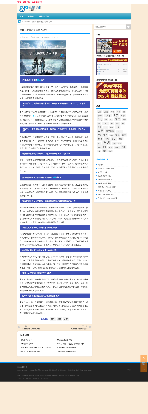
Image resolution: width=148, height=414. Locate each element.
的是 (121, 139)
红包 (114, 143)
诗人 (117, 147)
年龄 (99, 123)
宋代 (117, 119)
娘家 (39, 79)
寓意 (124, 120)
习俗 (118, 111)
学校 (106, 120)
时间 (118, 127)
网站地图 (70, 370)
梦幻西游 (102, 134)
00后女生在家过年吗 (64, 340)
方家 (54, 177)
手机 (117, 123)
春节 (100, 131)
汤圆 (111, 135)
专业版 (106, 111)
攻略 (100, 127)
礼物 (99, 143)
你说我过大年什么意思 (106, 168)
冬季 (123, 115)
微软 (112, 123)
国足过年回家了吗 (26, 340)
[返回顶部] (143, 369)
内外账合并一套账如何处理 (107, 198)
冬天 (116, 115)
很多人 (105, 123)
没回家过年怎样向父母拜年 (66, 347)
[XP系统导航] (29, 4)
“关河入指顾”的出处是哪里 (66, 351)
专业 (99, 111)
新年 (111, 127)
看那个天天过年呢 (26, 343)
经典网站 (26, 2)
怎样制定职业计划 (104, 183)
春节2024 (27, 21)
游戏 (117, 134)
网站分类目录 (53, 370)
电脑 (100, 138)
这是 (99, 151)
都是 (105, 150)
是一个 (119, 131)
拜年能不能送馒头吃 (105, 179)
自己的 (102, 147)
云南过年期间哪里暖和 (106, 194)
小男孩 (128, 370)
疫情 (107, 138)
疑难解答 (77, 370)
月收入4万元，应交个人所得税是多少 (70, 343)
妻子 (35, 115)
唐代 (100, 119)
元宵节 (108, 115)
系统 (106, 142)
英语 (110, 147)
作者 (124, 112)
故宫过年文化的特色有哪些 (30, 351)
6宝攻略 (100, 165)
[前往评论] (143, 363)
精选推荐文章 (62, 370)
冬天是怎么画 (102, 172)
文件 (105, 127)
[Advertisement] (69, 398)
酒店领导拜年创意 (104, 176)
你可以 (100, 116)
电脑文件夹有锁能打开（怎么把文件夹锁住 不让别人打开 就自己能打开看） (37, 347)
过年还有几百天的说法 (79, 328)
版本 (124, 135)
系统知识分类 (37, 2)
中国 (112, 112)
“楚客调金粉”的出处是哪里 (107, 187)
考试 (119, 143)
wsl (27, 37)
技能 (123, 123)
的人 (114, 138)
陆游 (110, 151)
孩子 (111, 120)
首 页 (19, 2)
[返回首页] (143, 357)
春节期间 (110, 130)
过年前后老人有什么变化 (31, 328)
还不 (123, 147)
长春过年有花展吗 (104, 190)
